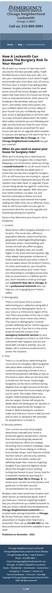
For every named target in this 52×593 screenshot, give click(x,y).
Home (10, 44)
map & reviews (37, 555)
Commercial (29, 568)
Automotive (42, 568)
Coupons (26, 571)
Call (27, 589)
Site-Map (41, 574)
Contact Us (38, 571)
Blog (20, 44)
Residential (16, 568)
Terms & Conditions (15, 574)
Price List (31, 574)
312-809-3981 (32, 26)
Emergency (14, 571)
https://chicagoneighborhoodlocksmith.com (26, 561)
